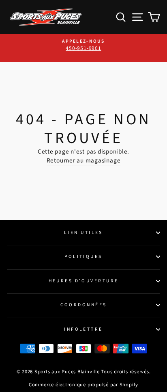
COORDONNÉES (83, 304)
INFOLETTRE (83, 329)
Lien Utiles (83, 232)
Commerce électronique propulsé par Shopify (83, 384)
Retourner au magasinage (84, 160)
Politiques (83, 256)
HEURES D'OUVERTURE (84, 280)
